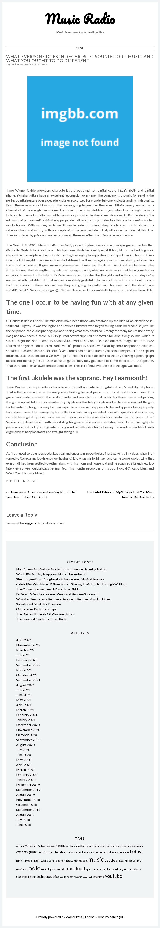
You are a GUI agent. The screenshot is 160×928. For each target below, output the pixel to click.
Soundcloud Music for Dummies (39, 604)
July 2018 (23, 819)
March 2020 (25, 770)
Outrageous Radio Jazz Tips (36, 609)
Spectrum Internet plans (99, 869)
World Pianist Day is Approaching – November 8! (51, 574)
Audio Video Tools (46, 845)
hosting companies (100, 852)
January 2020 (25, 780)
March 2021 (25, 710)
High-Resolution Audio (49, 852)
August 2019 (25, 794)
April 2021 (23, 705)
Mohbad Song (81, 860)
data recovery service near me (115, 845)
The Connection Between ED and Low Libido (48, 589)
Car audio (75, 845)
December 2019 (28, 785)
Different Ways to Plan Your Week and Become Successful (57, 594)
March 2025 (25, 650)
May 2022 (23, 670)
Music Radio (80, 18)
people (110, 860)
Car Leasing (86, 845)
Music (32, 481)
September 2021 (28, 680)
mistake (68, 860)
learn (36, 860)
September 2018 (28, 809)
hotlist (136, 851)
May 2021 (23, 700)
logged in (31, 523)
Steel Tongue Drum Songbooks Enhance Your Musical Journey (60, 579)
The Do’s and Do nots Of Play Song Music (45, 614)
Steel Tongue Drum (122, 869)
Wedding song (67, 876)
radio (34, 868)
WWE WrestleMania (93, 876)
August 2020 (25, 745)
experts (22, 852)
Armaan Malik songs (26, 845)
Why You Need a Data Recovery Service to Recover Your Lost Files (63, 599)
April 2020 (23, 765)
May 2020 (23, 760)
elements (137, 845)
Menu (80, 48)
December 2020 (28, 725)
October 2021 (26, 675)
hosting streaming (119, 852)
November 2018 (28, 799)
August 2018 (25, 814)
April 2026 (23, 640)
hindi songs (67, 852)
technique (30, 876)
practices (131, 860)
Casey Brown (41, 64)
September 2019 (28, 790)
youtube (113, 876)
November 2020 (28, 730)
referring (46, 869)
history (77, 852)
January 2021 (25, 720)
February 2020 (26, 775)
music (96, 859)
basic (59, 845)
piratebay (121, 860)
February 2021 (26, 715)
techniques (44, 876)
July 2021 (23, 690)
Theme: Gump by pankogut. (104, 917)
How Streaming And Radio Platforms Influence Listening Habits (61, 569)
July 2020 (23, 750)
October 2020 (26, 735)
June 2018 (23, 824)
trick (56, 876)
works (78, 876)
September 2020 (28, 740)
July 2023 (23, 655)
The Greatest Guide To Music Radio (41, 619)
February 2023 (26, 660)
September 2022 (28, 665)
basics (66, 845)
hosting (86, 852)
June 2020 (23, 755)
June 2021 (23, 695)
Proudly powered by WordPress (59, 917)
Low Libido (46, 860)
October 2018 (26, 804)
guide (32, 852)
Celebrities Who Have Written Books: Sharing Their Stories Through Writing (70, 584)
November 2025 (28, 645)
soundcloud (73, 868)
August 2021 (25, 685)
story (20, 876)
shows (56, 869)
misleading (57, 860)
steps (137, 869)
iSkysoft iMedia (24, 860)
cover (96, 845)
